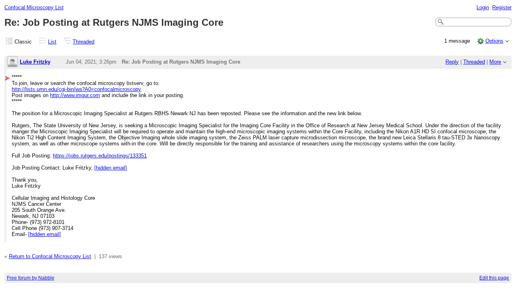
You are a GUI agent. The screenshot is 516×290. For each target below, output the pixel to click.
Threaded (83, 42)
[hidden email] (110, 168)
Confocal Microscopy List (34, 7)
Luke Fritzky (35, 62)
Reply (452, 62)
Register (502, 7)
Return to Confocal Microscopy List (50, 256)
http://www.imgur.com (75, 95)
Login (482, 7)
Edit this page (494, 278)
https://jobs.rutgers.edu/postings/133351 (100, 156)
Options (494, 41)
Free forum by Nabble (30, 278)
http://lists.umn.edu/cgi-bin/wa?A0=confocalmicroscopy (76, 89)
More (495, 62)
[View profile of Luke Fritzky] (12, 62)
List (52, 42)
